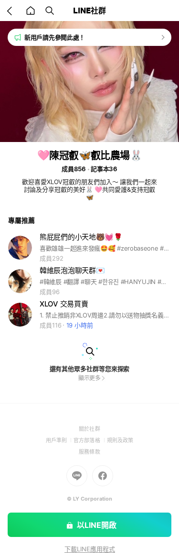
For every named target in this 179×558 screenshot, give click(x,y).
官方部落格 (90, 440)
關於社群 (89, 429)
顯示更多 (89, 378)
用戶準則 (60, 440)
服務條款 (89, 452)
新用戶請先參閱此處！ (54, 37)
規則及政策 (120, 440)
